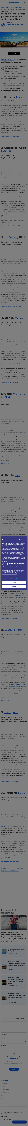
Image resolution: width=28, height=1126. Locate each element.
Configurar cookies (14, 578)
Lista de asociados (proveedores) (9, 574)
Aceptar (14, 586)
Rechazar (14, 582)
